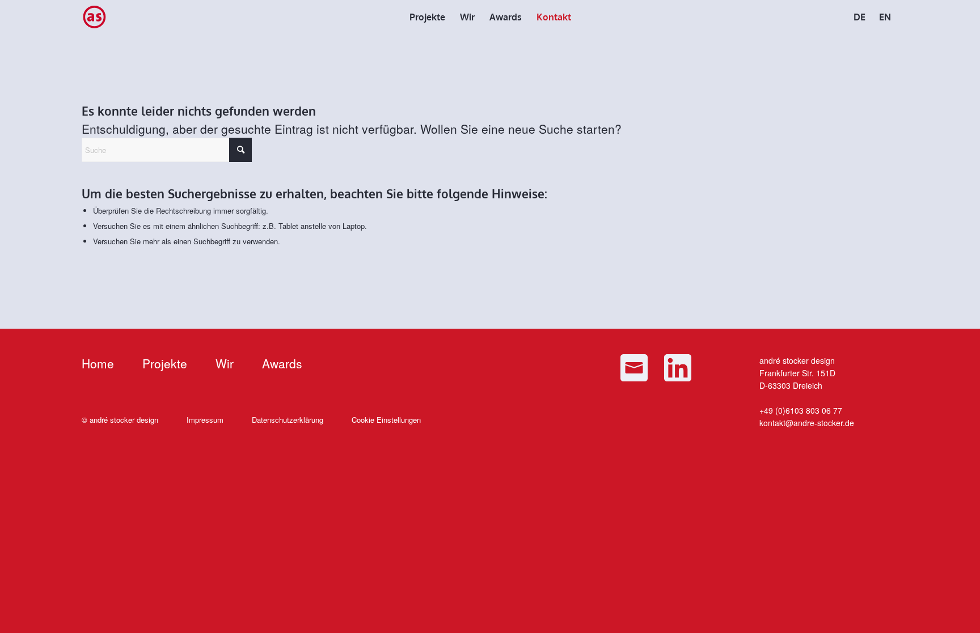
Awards (282, 363)
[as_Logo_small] (94, 17)
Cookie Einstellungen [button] (386, 419)
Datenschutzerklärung (287, 419)
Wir (225, 363)
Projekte (164, 363)
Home (98, 363)
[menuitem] (427, 17)
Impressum (205, 419)
